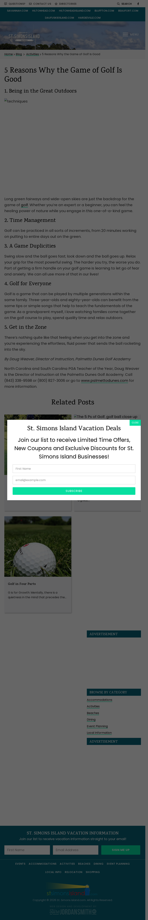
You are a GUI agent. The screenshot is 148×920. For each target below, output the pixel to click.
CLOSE (135, 422)
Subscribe (74, 491)
